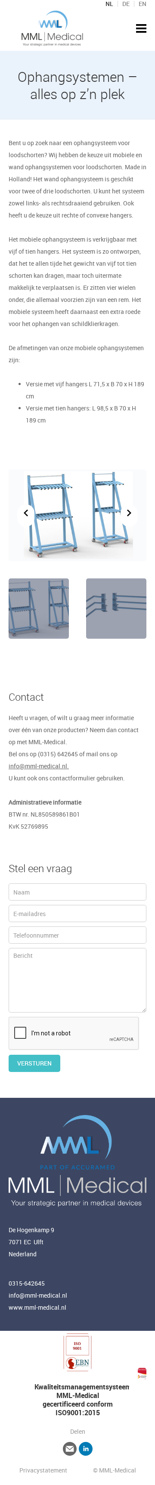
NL (109, 4)
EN (142, 4)
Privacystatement (43, 1470)
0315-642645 (27, 1283)
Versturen (34, 1063)
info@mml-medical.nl (38, 1295)
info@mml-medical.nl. (39, 766)
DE (126, 4)
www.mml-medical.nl (37, 1307)
